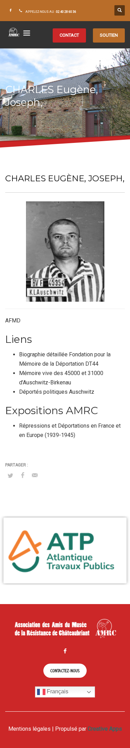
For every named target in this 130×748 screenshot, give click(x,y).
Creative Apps (105, 729)
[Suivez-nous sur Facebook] (10, 10)
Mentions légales (29, 729)
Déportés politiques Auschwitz (56, 392)
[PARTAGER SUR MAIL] (34, 475)
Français (56, 692)
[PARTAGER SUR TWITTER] (10, 476)
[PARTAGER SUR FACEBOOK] (22, 475)
